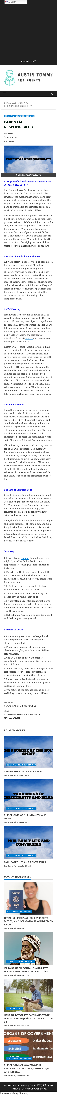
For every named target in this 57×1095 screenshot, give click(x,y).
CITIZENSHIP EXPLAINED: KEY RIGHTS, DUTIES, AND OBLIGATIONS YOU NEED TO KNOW (28, 921)
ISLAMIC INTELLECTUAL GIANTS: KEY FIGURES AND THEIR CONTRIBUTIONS (26, 970)
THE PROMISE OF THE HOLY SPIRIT (24, 771)
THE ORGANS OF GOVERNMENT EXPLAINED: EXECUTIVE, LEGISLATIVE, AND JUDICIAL (27, 1069)
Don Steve (8, 133)
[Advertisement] (28, 30)
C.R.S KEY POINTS (15, 1008)
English (12, 2)
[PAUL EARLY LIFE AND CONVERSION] (28, 842)
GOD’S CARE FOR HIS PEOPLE (20, 704)
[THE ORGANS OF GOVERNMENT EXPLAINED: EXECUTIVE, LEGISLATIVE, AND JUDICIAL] (28, 1046)
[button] (4, 94)
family (29, 338)
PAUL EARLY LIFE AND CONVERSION (25, 862)
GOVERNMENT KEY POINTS (19, 911)
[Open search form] (52, 93)
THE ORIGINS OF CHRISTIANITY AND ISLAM (25, 817)
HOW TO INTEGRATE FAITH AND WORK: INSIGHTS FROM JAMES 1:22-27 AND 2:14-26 (28, 1018)
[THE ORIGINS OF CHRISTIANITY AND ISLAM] (28, 795)
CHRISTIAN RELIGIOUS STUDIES (19, 116)
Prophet (25, 558)
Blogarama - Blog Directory (14, 1093)
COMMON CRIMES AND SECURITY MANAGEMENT (22, 714)
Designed (27, 1088)
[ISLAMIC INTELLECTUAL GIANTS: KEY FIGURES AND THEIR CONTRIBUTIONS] (28, 948)
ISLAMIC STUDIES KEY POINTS (21, 961)
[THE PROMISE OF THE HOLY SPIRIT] (28, 752)
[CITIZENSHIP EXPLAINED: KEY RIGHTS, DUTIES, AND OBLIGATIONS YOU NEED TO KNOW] (28, 898)
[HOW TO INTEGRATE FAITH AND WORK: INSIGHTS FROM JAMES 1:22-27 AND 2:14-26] (28, 995)
